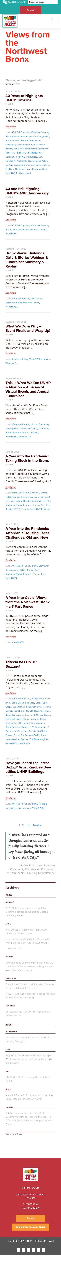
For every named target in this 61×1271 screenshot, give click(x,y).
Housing (38, 711)
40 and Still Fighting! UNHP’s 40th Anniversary (27, 191)
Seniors (24, 739)
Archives (12, 887)
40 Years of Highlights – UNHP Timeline (25, 98)
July (7, 1049)
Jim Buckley (31, 157)
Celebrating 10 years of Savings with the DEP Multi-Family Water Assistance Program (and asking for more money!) (29, 966)
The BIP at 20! (13, 948)
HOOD (29, 711)
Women (47, 509)
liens (7, 719)
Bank (14, 702)
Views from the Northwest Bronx (27, 47)
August (9, 902)
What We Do (11, 363)
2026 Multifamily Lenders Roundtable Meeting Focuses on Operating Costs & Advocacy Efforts (26, 912)
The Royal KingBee (39, 739)
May (7, 1071)
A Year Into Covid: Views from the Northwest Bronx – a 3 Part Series (27, 602)
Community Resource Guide (30, 1227)
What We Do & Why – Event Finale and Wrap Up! (27, 328)
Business (29, 702)
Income (28, 715)
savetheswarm (12, 739)
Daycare (41, 144)
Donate (31, 10)
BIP (7, 136)
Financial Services (35, 707)
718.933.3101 (32, 1204)
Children (23, 492)
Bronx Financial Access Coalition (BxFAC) (29, 136)
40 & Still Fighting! (20, 132)
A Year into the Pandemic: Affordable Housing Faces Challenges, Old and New (27, 533)
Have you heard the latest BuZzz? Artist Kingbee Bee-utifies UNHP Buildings (28, 767)
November (11, 1032)
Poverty (25, 509)
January (10, 1006)
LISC (40, 157)
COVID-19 (33, 492)
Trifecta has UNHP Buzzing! (21, 664)
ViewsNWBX (11, 173)
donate (8, 148)
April (8, 924)
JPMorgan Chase (42, 715)
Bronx (8, 229)
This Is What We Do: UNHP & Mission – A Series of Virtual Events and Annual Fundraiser (28, 389)
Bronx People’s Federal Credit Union (23, 140)
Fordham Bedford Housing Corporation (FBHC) (28, 501)
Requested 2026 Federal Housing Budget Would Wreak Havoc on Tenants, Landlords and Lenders (28, 1059)
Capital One (41, 702)
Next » (37, 825)
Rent (43, 574)
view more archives (13, 1134)
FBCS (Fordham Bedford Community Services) (27, 497)
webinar (46, 359)
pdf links (24, 359)
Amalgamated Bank (40, 698)
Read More (10, 126)
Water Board (25, 173)
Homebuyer (19, 711)
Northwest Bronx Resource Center (32, 169)
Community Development (17, 144)
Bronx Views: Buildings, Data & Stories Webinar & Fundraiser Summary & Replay (26, 260)
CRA (33, 144)
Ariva (7, 702)
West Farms (24, 743)
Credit (8, 707)
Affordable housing (39, 132)
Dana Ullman (19, 707)
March (9, 957)
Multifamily (10, 161)
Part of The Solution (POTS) (27, 735)
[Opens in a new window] (18, 1250)
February (10, 978)
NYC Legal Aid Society (25, 731)
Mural (25, 719)
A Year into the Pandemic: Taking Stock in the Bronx (27, 458)
